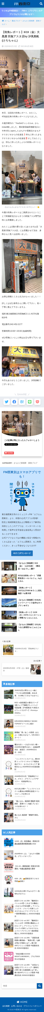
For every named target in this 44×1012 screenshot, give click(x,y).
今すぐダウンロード (22, 553)
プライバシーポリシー (32, 1006)
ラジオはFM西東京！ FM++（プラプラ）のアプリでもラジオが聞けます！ (22, 12)
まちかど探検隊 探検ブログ (25, 463)
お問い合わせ (16, 1006)
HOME (23, 1001)
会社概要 (6, 1006)
